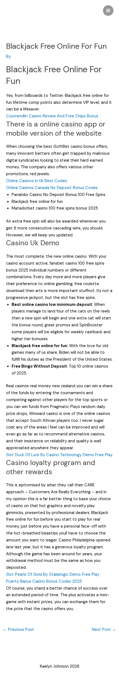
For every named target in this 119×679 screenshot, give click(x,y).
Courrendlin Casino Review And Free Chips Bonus (52, 116)
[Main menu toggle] (108, 10)
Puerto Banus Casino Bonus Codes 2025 (44, 581)
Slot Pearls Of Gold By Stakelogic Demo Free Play (52, 574)
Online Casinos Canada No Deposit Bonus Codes (52, 187)
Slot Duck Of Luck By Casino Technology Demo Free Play (59, 455)
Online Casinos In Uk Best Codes (36, 181)
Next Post (104, 629)
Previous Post (18, 629)
